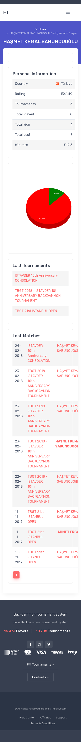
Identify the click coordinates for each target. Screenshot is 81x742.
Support (61, 717)
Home (42, 29)
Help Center (27, 717)
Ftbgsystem (59, 708)
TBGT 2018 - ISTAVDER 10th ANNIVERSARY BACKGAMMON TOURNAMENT (38, 296)
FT (6, 12)
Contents (39, 677)
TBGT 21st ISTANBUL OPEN (36, 311)
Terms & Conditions (43, 723)
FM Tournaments (39, 664)
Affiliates (45, 717)
